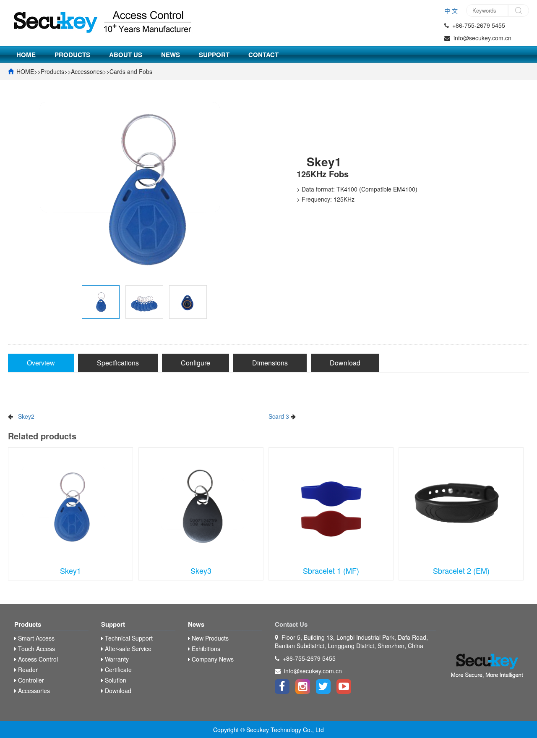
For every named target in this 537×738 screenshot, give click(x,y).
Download (345, 363)
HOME (26, 54)
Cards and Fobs (130, 71)
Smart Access (35, 638)
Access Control (37, 659)
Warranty (116, 659)
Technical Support (128, 638)
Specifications (118, 363)
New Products (209, 638)
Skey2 (26, 416)
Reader (27, 669)
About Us (125, 54)
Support (214, 54)
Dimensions (270, 363)
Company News (212, 659)
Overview (41, 363)
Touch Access (35, 648)
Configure (195, 363)
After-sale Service (127, 648)
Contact (263, 54)
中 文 (451, 10)
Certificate (117, 669)
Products (72, 54)
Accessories (87, 71)
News (170, 54)
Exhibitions (205, 648)
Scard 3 (278, 416)
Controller (30, 680)
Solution (114, 680)
